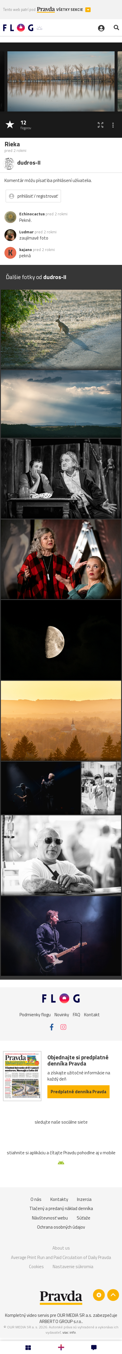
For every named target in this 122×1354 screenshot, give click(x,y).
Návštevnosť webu (50, 1218)
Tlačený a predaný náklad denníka (61, 1208)
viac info (69, 1332)
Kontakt (92, 1014)
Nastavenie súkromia (73, 1266)
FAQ (76, 1014)
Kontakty (59, 1199)
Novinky (61, 1014)
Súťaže (83, 1218)
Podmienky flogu (35, 1014)
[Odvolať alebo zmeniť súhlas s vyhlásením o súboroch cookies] (99, 1295)
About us (61, 1248)
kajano (25, 250)
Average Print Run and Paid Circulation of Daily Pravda (61, 1257)
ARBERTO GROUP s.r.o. (60, 1321)
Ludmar (26, 232)
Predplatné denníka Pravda (78, 1091)
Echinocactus (32, 214)
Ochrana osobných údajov (61, 1227)
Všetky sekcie (70, 9)
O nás (35, 1199)
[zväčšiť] (100, 125)
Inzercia (84, 1199)
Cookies (36, 1266)
